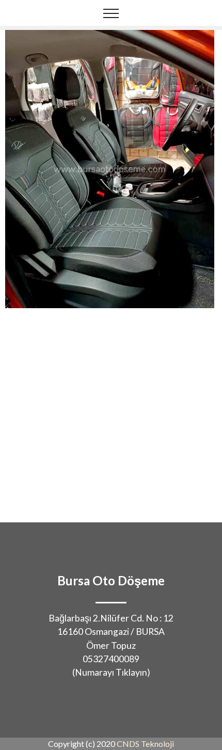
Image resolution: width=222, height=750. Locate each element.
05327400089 (111, 658)
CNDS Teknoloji (145, 743)
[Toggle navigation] (111, 13)
